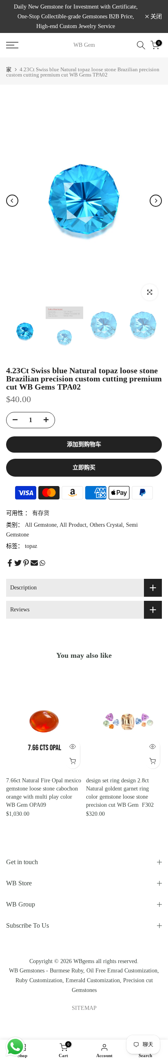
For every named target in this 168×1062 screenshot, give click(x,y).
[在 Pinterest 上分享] (26, 563)
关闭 (155, 17)
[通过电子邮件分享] (34, 563)
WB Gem (84, 45)
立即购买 (84, 467)
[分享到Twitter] (18, 563)
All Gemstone (41, 525)
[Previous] (12, 201)
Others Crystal (106, 525)
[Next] (156, 201)
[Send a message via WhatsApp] (15, 1047)
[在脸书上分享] (9, 563)
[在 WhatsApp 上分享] (42, 563)
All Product (73, 525)
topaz (31, 546)
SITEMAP (84, 1008)
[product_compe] (12, 680)
